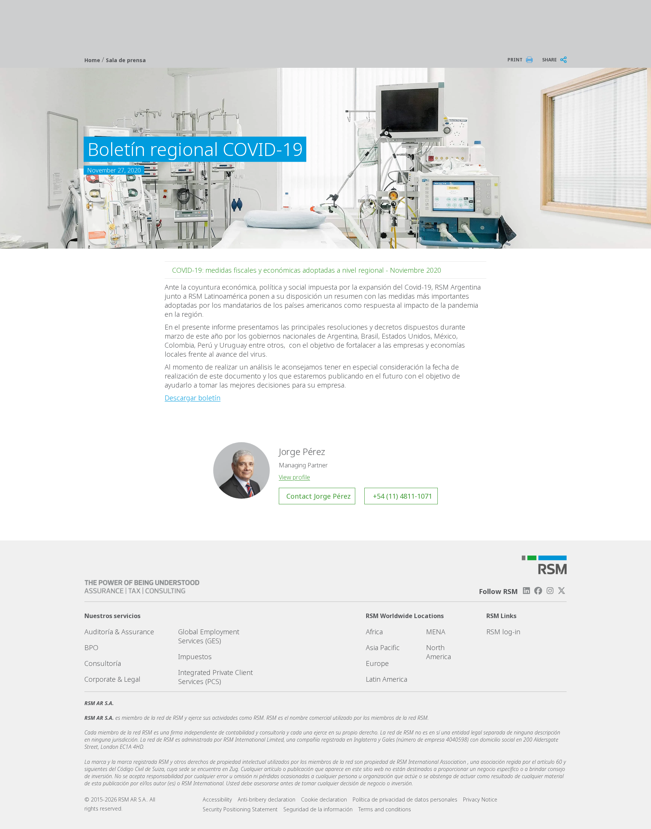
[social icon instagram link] (550, 591)
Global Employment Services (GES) (208, 636)
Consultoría (102, 663)
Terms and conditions (384, 809)
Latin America (386, 679)
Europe (377, 663)
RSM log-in (503, 631)
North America (438, 652)
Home (93, 60)
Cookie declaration (324, 799)
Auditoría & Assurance (119, 631)
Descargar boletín (192, 397)
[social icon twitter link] (562, 591)
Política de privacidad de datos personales (405, 799)
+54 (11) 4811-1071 (402, 496)
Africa (374, 631)
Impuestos (195, 656)
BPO (91, 647)
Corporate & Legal (112, 679)
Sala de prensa (126, 60)
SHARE (549, 59)
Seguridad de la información (318, 809)
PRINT (515, 59)
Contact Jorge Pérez (318, 496)
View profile (294, 477)
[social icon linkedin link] (526, 591)
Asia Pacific (383, 647)
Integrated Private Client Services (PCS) (215, 677)
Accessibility (217, 799)
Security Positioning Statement (240, 809)
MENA (435, 631)
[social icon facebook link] (538, 591)
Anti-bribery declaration (266, 799)
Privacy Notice (480, 799)
